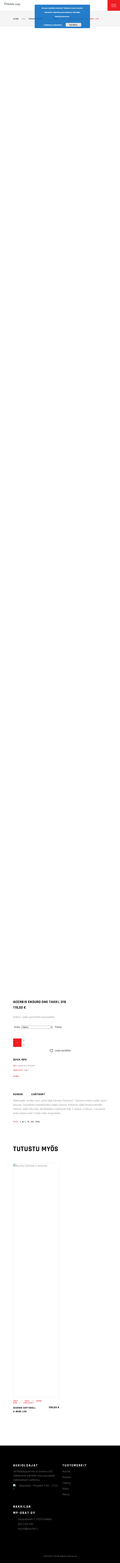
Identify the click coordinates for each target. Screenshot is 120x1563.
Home (16, 19)
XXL (32, 1121)
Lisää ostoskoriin (46, 1042)
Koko (17, 1027)
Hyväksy (73, 24)
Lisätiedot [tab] (38, 1094)
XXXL (37, 1121)
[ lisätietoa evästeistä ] (53, 25)
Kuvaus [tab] (18, 1094)
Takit (26, 1070)
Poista (58, 1027)
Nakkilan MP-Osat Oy (68, 1556)
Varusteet (28, 1403)
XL (28, 1121)
